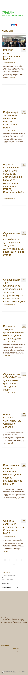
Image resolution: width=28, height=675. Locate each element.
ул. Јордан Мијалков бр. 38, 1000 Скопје (11, 648)
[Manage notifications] (3, 672)
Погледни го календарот (8, 579)
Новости (10, 62)
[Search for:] (11, 567)
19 (22, 560)
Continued (12, 77)
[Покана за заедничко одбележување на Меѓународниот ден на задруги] (14, 317)
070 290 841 (21, 651)
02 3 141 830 (6, 651)
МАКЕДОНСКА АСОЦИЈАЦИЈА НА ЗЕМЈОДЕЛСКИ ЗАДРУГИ (12, 13)
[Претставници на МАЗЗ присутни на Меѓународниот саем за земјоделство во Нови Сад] (14, 456)
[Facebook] (12, 25)
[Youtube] (16, 25)
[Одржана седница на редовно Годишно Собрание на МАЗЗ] (14, 511)
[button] (14, 20)
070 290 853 (14, 651)
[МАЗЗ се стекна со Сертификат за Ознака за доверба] (14, 405)
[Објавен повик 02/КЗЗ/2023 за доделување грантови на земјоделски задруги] (14, 366)
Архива (5, 584)
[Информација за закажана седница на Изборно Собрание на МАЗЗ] (14, 96)
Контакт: (5, 646)
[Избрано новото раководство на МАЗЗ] (14, 41)
